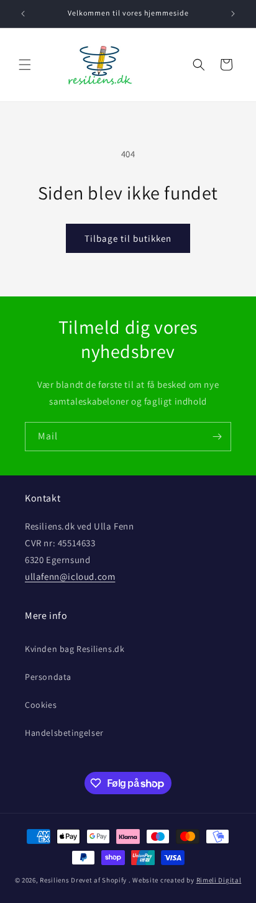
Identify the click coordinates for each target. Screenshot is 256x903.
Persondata (48, 676)
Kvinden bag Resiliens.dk (74, 648)
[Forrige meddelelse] (23, 13)
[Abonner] (217, 436)
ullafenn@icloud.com (70, 576)
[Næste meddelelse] (233, 13)
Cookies (41, 704)
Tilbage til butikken (128, 238)
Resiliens (54, 880)
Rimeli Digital (219, 880)
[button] (25, 64)
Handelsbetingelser (64, 732)
